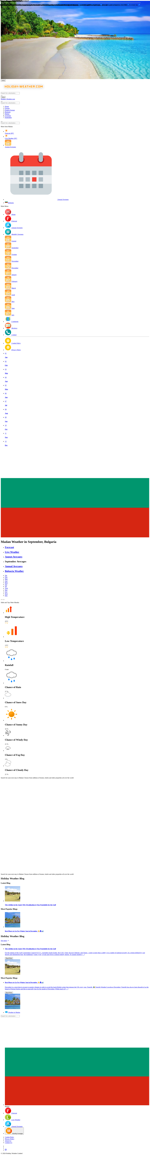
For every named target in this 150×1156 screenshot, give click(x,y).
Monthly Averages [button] (17, 234)
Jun (6, 584)
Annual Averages (14, 566)
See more (4, 940)
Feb (6, 577)
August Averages (13, 556)
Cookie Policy (9, 1137)
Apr (6, 581)
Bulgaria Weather (14, 571)
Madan (7, 114)
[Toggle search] (1, 95)
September (8, 117)
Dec (6, 595)
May (6, 583)
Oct (6, 592)
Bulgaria (7, 112)
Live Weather (12, 552)
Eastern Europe (10, 110)
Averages (8, 116)
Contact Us (8, 1142)
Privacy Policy (9, 1139)
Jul (6, 586)
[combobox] (10, 93)
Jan (6, 575)
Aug (6, 588)
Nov (6, 594)
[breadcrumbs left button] (1, 121)
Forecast (9, 547)
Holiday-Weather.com (8, 99)
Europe (7, 108)
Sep (6, 590)
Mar (6, 579)
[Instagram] (77, 1150)
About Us (8, 1141)
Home (7, 106)
